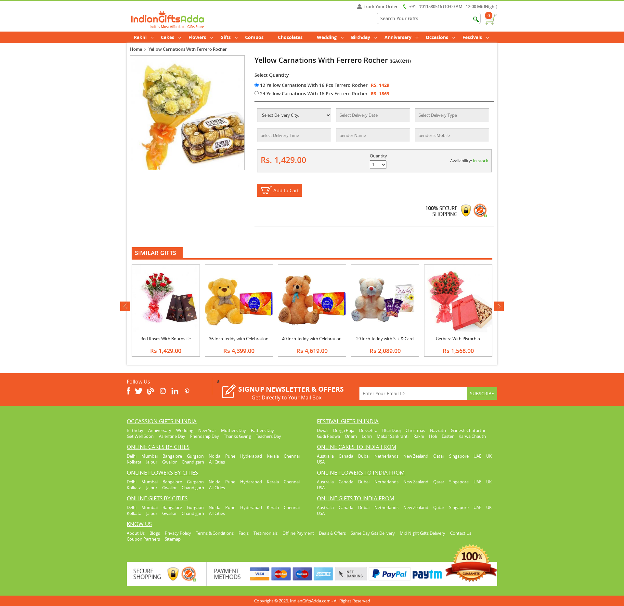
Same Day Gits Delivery (373, 533)
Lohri (367, 436)
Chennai (292, 456)
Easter (448, 436)
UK (489, 456)
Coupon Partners (143, 539)
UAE (477, 456)
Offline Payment (298, 533)
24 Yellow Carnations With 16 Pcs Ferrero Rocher (313, 93)
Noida (214, 456)
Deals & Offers (332, 533)
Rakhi (140, 37)
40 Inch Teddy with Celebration (312, 339)
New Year (207, 430)
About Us (136, 533)
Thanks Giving (237, 436)
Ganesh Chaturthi (468, 430)
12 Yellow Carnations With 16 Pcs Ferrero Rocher (313, 85)
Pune (230, 456)
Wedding (327, 37)
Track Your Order (381, 6)
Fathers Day (262, 430)
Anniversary (397, 37)
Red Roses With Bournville (165, 339)
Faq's (244, 533)
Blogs (155, 533)
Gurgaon (195, 456)
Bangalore (172, 456)
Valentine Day (172, 436)
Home (136, 49)
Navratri (438, 430)
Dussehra (368, 430)
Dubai (364, 456)
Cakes (167, 37)
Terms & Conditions (215, 533)
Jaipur (151, 462)
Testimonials (266, 533)
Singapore (459, 456)
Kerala (273, 456)
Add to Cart (286, 190)
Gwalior (169, 462)
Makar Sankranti (393, 436)
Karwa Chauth (472, 436)
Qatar (438, 456)
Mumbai (149, 456)
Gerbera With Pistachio (458, 339)
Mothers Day (233, 430)
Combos (254, 37)
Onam (351, 436)
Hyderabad (251, 456)
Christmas (415, 430)
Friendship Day (204, 436)
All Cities (217, 462)
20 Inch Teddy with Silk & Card (385, 339)
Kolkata (134, 462)
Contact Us (460, 533)
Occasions (437, 37)
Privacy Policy (178, 533)
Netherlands (386, 456)
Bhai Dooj (391, 430)
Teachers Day (268, 436)
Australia (325, 456)
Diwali (322, 430)
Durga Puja (343, 430)
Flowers (197, 37)
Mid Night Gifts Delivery (422, 533)
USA (321, 462)
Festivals (472, 37)
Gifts (225, 37)
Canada (346, 456)
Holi (433, 436)
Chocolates (290, 37)
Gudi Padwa (328, 436)
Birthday (360, 37)
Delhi (131, 456)
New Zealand (415, 456)
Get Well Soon (140, 436)
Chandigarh (193, 462)
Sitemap (173, 539)
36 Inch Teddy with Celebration (238, 339)
